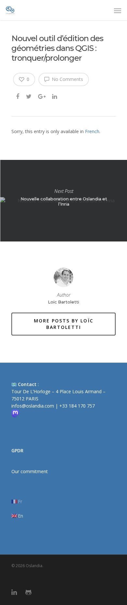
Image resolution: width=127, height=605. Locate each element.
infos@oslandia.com (32, 406)
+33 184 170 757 (77, 406)
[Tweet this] (29, 96)
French (92, 131)
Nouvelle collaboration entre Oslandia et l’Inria (63, 200)
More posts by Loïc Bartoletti (63, 324)
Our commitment (29, 471)
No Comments (66, 79)
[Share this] (18, 96)
